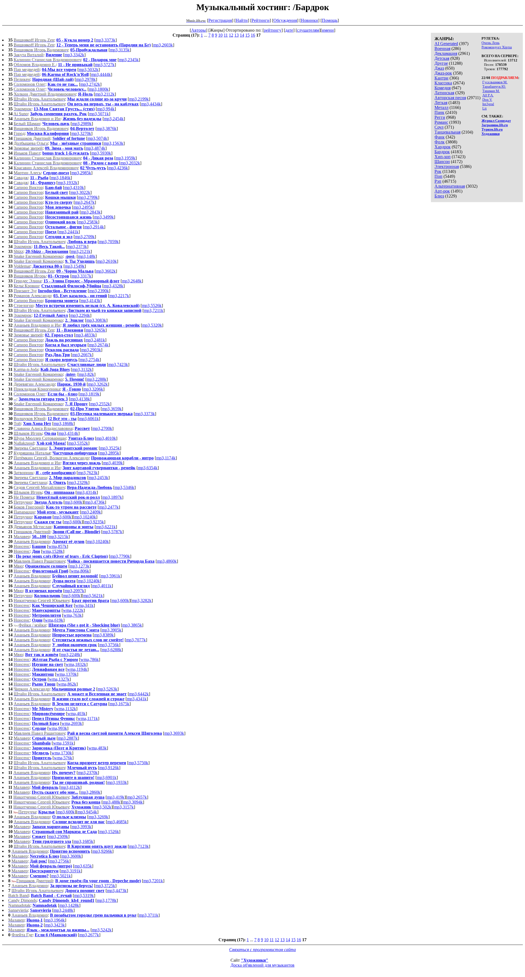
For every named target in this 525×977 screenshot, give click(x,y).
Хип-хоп (442, 156)
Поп (438, 176)
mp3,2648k (132, 281)
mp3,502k (102, 807)
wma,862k (67, 684)
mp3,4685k (117, 821)
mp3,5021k (61, 875)
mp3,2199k (139, 99)
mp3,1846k (61, 177)
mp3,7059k (109, 241)
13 (236, 35)
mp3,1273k (79, 566)
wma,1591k (63, 743)
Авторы (198, 30)
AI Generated (446, 43)
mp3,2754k (90, 359)
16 (253, 35)
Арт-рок (442, 191)
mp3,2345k (129, 59)
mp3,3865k (132, 625)
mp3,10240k (85, 517)
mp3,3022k (80, 192)
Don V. (487, 100)
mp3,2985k (81, 172)
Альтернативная (449, 186)
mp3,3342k (74, 54)
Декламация (445, 53)
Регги (439, 117)
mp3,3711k (148, 915)
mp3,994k (106, 109)
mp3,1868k (63, 423)
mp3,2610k (107, 261)
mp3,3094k (133, 802)
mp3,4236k (118, 168)
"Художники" (254, 960)
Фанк (439, 137)
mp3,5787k (112, 531)
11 (226, 35)
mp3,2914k (94, 227)
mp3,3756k (109, 644)
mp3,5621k (93, 595)
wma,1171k (88, 718)
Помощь (329, 20)
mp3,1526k (109, 831)
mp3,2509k (58, 836)
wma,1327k (59, 679)
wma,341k (84, 605)
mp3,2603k (163, 45)
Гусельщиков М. (495, 82)
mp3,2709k (85, 236)
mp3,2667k (82, 354)
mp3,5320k (152, 325)
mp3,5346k (124, 487)
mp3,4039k (113, 463)
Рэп (437, 181)
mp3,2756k (59, 861)
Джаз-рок (443, 73)
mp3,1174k (166, 458)
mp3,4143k (90, 300)
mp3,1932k (67, 182)
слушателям (308, 30)
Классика (443, 83)
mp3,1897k (112, 497)
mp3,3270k (81, 133)
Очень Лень (491, 43)
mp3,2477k (109, 507)
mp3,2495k (83, 207)
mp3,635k (83, 866)
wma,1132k (66, 708)
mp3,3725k (105, 885)
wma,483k (97, 748)
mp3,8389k (104, 635)
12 (231, 35)
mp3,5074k (97, 138)
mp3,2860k (90, 792)
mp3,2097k (74, 590)
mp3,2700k (102, 428)
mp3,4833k (85, 335)
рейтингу (272, 30)
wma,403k (76, 713)
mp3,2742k (90, 84)
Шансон (442, 161)
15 (247, 35)
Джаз (439, 68)
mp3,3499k (104, 217)
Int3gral (488, 104)
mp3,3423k (55, 925)
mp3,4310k (74, 187)
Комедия (442, 87)
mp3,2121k (81, 251)
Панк (439, 112)
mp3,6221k (106, 526)
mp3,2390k (99, 290)
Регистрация (220, 20)
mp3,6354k (148, 467)
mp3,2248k (70, 654)
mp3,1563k (113, 143)
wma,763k (72, 615)
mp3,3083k (96, 320)
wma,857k (57, 546)
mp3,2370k (88, 772)
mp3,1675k (119, 703)
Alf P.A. (488, 95)
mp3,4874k (95, 148)
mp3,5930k (101, 153)
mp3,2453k (98, 477)
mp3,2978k (86, 79)
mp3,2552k (100, 404)
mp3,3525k (110, 448)
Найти (242, 20)
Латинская (444, 92)
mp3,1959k (125, 158)
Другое (441, 63)
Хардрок (442, 146)
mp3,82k (86, 374)
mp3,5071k (99, 113)
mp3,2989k (82, 123)
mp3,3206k (93, 389)
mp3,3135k (120, 50)
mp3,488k (111, 802)
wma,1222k (73, 610)
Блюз (439, 196)
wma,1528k (52, 551)
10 (220, 35)
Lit (484, 108)
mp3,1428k (69, 905)
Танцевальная (447, 132)
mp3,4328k (113, 286)
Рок (437, 171)
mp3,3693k (174, 733)
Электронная (446, 166)
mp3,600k (73, 502)
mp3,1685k (83, 841)
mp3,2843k (91, 212)
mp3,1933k (117, 782)
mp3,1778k (106, 900)
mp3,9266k (102, 851)
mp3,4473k (117, 890)
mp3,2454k (114, 118)
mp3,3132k (82, 369)
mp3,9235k (94, 522)
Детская (441, 58)
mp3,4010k (106, 438)
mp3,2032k (130, 163)
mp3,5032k (88, 69)
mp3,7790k (120, 556)
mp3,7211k (153, 310)
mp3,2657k (137, 797)
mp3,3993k (81, 826)
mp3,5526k (152, 305)
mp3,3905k (111, 630)
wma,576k (63, 757)
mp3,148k (86, 256)
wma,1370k (66, 674)
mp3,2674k (99, 345)
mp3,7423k (118, 364)
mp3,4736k (95, 502)
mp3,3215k (58, 536)
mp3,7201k (153, 880)
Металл (441, 107)
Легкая (440, 102)
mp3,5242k (102, 930)
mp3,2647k (85, 202)
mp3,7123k (139, 846)
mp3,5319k (84, 895)
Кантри (441, 78)
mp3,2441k (68, 231)
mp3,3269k (98, 816)
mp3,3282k (141, 600)
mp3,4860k (167, 561)
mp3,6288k (111, 649)
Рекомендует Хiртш (497, 47)
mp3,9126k (109, 767)
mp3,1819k (90, 394)
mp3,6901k (106, 777)
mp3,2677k (89, 934)
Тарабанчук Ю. (494, 86)
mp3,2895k (109, 453)
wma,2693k (72, 723)
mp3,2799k (88, 197)
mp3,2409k (91, 512)
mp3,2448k (63, 910)
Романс (441, 122)
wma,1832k (76, 664)
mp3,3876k (106, 128)
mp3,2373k (77, 246)
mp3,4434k (151, 104)
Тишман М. (491, 91)
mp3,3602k (106, 271)
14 (242, 35)
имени (328, 30)
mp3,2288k (96, 379)
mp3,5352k (78, 443)
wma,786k (89, 659)
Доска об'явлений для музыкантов (262, 965)
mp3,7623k (88, 472)
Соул (439, 127)
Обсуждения (285, 20)
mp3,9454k (87, 812)
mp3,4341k (137, 698)
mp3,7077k (136, 639)
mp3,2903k (91, 349)
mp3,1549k (74, 266)
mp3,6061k (89, 418)
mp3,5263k (107, 689)
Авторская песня (450, 97)
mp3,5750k (138, 762)
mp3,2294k (80, 315)
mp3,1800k (99, 89)
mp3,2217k (119, 295)
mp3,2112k (105, 94)
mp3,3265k (95, 330)
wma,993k (58, 728)
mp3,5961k (110, 576)
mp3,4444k (101, 74)
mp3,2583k (88, 222)
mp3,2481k (95, 340)
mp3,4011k (102, 585)
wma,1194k (77, 669)
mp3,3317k (81, 276)
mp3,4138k (80, 399)
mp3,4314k (68, 433)
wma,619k (54, 620)
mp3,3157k (124, 807)
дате (289, 30)
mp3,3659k (112, 408)
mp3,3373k (105, 40)
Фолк (439, 142)
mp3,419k (115, 797)
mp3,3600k (71, 856)
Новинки (309, 20)
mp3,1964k (55, 920)
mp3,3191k (71, 871)
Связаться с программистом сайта (262, 949)
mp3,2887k (68, 738)
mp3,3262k (98, 384)
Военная (442, 48)
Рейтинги (261, 20)
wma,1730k (61, 753)
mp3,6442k (139, 694)
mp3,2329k (78, 482)
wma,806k (80, 571)
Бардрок (442, 151)
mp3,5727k (105, 64)
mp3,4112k (70, 787)
